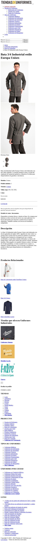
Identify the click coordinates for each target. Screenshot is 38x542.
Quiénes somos (8, 528)
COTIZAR (4, 204)
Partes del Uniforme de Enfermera (14, 509)
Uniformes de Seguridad (15, 19)
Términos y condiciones (11, 533)
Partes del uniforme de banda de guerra (15, 507)
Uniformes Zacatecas (10, 487)
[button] (3, 155)
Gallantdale (7, 413)
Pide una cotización (10, 531)
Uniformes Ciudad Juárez (11, 482)
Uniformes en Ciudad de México (14, 472)
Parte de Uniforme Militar (11, 517)
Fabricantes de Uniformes (15, 10)
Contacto (7, 530)
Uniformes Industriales (14, 23)
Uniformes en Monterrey (11, 489)
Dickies (6, 402)
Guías (6, 34)
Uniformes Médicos (14, 16)
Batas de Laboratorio (10, 427)
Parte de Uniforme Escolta (12, 522)
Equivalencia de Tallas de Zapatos (14, 510)
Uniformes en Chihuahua (11, 492)
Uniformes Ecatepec (10, 479)
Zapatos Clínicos (9, 424)
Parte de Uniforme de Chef (12, 515)
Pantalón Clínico (9, 425)
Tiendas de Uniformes (10, 8)
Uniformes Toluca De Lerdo (12, 474)
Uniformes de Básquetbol (15, 33)
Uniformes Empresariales (15, 26)
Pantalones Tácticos (10, 433)
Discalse (6, 400)
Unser (6, 407)
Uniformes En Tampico (11, 490)
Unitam (8, 186)
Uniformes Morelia (9, 484)
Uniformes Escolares (14, 24)
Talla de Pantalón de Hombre (12, 514)
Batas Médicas (8, 430)
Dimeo (6, 412)
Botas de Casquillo (9, 438)
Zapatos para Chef (9, 429)
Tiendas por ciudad (13, 11)
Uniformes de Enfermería (15, 18)
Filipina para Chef (9, 437)
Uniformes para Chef (14, 28)
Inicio (6, 45)
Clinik (6, 408)
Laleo (6, 397)
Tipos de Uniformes (10, 15)
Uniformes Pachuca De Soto (12, 475)
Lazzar (6, 403)
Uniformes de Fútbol (14, 31)
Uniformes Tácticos (14, 21)
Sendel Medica (8, 405)
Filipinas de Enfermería (11, 435)
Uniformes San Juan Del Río (12, 485)
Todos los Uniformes (14, 13)
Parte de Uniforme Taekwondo (13, 523)
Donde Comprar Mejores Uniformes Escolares (17, 512)
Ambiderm (7, 398)
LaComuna (4, 539)
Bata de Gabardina (9, 48)
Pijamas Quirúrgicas (10, 432)
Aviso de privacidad (10, 535)
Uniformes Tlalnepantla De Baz (13, 477)
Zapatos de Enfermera (10, 422)
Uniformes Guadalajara (11, 480)
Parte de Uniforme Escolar (12, 520)
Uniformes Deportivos (14, 29)
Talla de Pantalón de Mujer (12, 519)
